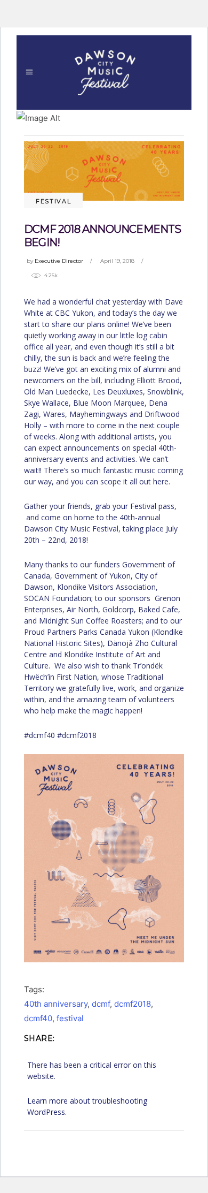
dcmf (101, 1004)
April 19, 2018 (117, 260)
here (161, 481)
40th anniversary (55, 1004)
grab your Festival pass (134, 506)
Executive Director (59, 260)
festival (70, 1018)
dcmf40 (38, 1018)
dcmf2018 (132, 1004)
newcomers (44, 380)
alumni (154, 369)
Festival (53, 201)
